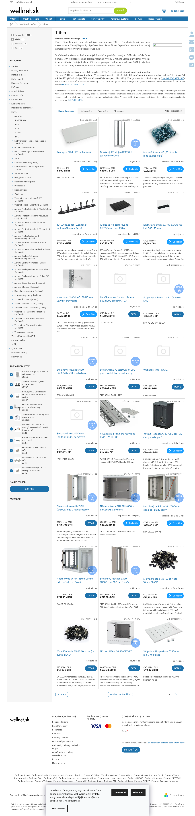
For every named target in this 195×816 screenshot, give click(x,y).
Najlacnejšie (86, 111)
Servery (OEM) (21, 173)
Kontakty (56, 733)
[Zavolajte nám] (191, 65)
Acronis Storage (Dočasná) (26, 287)
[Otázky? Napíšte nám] (191, 42)
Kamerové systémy (20, 83)
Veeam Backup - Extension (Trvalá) (30, 307)
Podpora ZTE (110, 781)
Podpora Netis (21, 778)
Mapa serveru (58, 763)
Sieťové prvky (18, 79)
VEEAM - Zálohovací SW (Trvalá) (28, 303)
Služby (14, 344)
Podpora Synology (153, 778)
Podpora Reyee (95, 781)
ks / (29, 489)
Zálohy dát (19, 194)
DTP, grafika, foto (22, 177)
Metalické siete (18, 74)
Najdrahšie (103, 111)
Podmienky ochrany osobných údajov (66, 747)
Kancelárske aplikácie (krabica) (28, 291)
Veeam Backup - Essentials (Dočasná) (31, 204)
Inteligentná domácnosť (22, 107)
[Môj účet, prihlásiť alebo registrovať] (191, 34)
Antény (14, 66)
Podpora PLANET (142, 781)
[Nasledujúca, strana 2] (176, 694)
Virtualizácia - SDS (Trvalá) (26, 299)
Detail (134, 314)
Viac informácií (72, 800)
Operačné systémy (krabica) (27, 295)
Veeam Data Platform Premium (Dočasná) (28, 326)
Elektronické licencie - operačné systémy (29, 168)
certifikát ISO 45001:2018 (72, 85)
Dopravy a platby (60, 737)
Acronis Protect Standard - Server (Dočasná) (30, 224)
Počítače (15, 87)
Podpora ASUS (50, 778)
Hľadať (120, 10)
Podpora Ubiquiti (23, 775)
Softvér (14, 112)
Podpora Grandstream (63, 781)
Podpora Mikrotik (40, 775)
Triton (83, 38)
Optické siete (17, 91)
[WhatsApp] (191, 50)
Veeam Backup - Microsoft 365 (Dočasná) (28, 199)
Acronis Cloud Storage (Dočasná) (29, 283)
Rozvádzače (17, 95)
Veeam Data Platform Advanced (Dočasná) (29, 320)
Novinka (20, 43)
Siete (16, 158)
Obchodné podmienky (62, 741)
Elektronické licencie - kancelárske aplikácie (30, 142)
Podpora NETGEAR (172, 778)
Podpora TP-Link (91, 775)
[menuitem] (13, 18)
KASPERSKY (20, 120)
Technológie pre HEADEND (23, 336)
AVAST (18, 132)
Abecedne (119, 111)
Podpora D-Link (156, 775)
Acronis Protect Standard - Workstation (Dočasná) (32, 210)
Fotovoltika (16, 99)
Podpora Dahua (141, 775)
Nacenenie (57, 729)
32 (182, 694)
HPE (17, 124)
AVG (17, 128)
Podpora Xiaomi (56, 775)
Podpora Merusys (67, 778)
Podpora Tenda (172, 775)
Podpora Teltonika (43, 781)
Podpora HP (81, 781)
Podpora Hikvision (74, 775)
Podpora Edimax (125, 781)
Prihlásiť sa (131, 749)
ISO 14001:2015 (75, 100)
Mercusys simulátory (86, 778)
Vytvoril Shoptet (177, 795)
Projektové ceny (107, 2)
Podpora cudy (104, 778)
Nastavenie (58, 808)
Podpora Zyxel (36, 778)
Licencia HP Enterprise (24, 181)
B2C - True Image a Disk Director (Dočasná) (29, 153)
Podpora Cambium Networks (165, 781)
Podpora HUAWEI (135, 778)
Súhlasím (138, 792)
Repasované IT (18, 340)
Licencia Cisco (20, 190)
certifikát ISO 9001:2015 (173, 78)
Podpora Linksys (25, 781)
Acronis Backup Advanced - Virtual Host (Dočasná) (32, 271)
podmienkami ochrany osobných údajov (166, 742)
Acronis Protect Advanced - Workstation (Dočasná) (27, 237)
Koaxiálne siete (18, 103)
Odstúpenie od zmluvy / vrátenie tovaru (63, 754)
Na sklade (22, 35)
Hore (63, 694)
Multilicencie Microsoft (24, 147)
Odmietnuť (120, 792)
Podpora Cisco (125, 775)
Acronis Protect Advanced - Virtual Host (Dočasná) (32, 251)
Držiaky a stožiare (19, 70)
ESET (17, 136)
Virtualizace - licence (23, 332)
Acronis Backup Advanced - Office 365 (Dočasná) (31, 277)
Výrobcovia (16, 348)
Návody (55, 759)
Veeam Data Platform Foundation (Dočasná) (29, 313)
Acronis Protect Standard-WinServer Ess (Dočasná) (31, 217)
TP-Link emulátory (109, 775)
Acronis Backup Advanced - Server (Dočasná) (30, 264)
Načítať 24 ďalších (120, 694)
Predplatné (19, 185)
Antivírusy (19, 116)
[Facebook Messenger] (191, 57)
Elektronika (16, 356)
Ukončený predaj (19, 352)
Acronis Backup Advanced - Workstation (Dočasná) (26, 257)
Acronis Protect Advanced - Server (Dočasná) (30, 244)
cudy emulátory (119, 778)
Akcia (19, 39)
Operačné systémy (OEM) (26, 162)
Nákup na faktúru (81, 2)
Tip (18, 48)
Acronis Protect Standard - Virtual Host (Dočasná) (32, 230)
